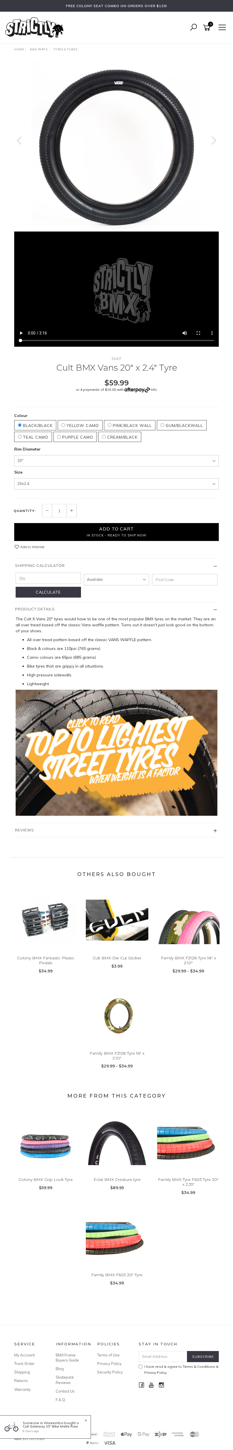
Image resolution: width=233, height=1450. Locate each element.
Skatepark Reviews (65, 1380)
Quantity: (25, 511)
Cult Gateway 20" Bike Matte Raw (50, 1426)
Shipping (22, 1372)
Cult (117, 358)
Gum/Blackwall (183, 425)
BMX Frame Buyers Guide (67, 1357)
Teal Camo (35, 437)
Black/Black (37, 425)
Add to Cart (116, 531)
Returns (21, 1380)
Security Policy (110, 1372)
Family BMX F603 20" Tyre (117, 1274)
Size (18, 472)
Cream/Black (122, 437)
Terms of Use (108, 1355)
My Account (24, 1355)
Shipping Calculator (40, 565)
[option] (116, 146)
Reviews (24, 830)
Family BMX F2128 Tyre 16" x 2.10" (117, 1056)
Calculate (48, 592)
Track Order (24, 1363)
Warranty (22, 1389)
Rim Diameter (27, 449)
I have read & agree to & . (181, 1369)
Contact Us (65, 1391)
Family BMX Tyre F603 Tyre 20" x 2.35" (188, 1182)
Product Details (35, 609)
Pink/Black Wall (131, 425)
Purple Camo (77, 437)
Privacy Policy (109, 1363)
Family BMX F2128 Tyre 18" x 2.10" (188, 960)
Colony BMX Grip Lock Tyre (45, 1179)
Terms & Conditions (199, 1366)
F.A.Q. (61, 1399)
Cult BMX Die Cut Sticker (117, 958)
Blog (60, 1368)
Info (154, 389)
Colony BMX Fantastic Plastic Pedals (45, 960)
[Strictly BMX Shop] (35, 27)
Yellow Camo (82, 425)
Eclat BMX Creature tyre (117, 1179)
